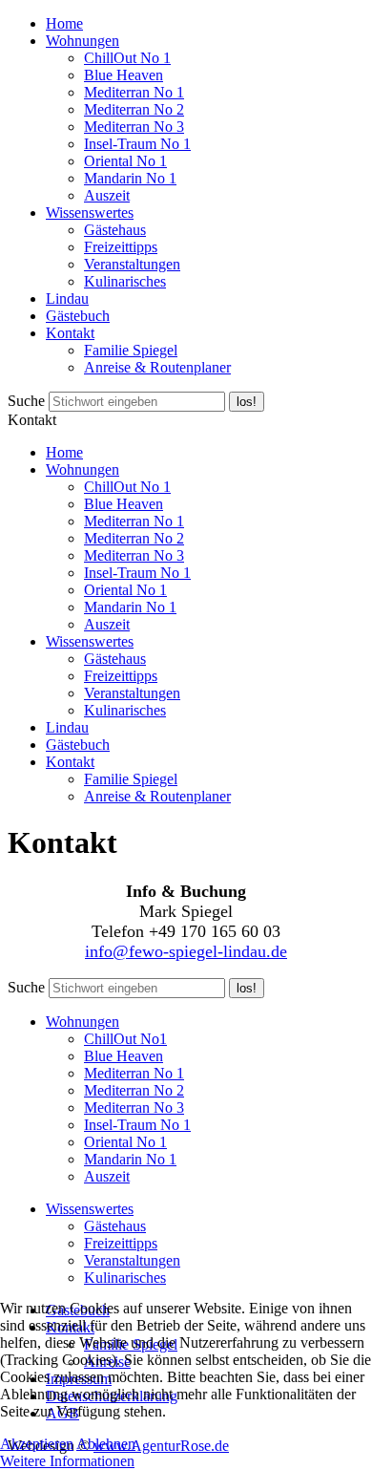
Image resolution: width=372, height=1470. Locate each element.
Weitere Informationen (67, 1461)
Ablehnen (105, 1444)
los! (247, 401)
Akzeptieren (36, 1444)
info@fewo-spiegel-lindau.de (186, 951)
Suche (26, 401)
